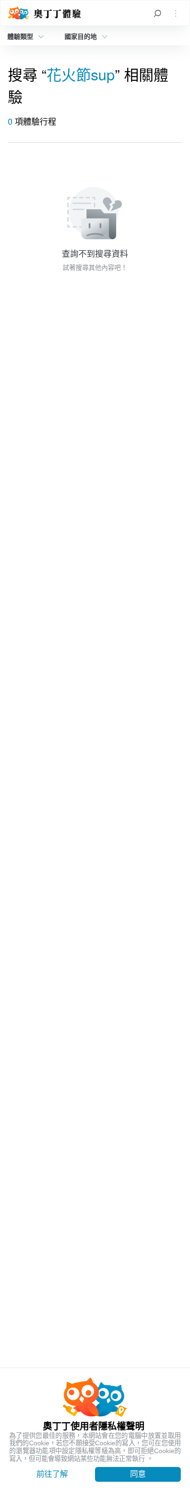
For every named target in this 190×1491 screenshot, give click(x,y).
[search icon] (157, 13)
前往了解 (52, 1474)
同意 (138, 1474)
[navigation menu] (175, 13)
